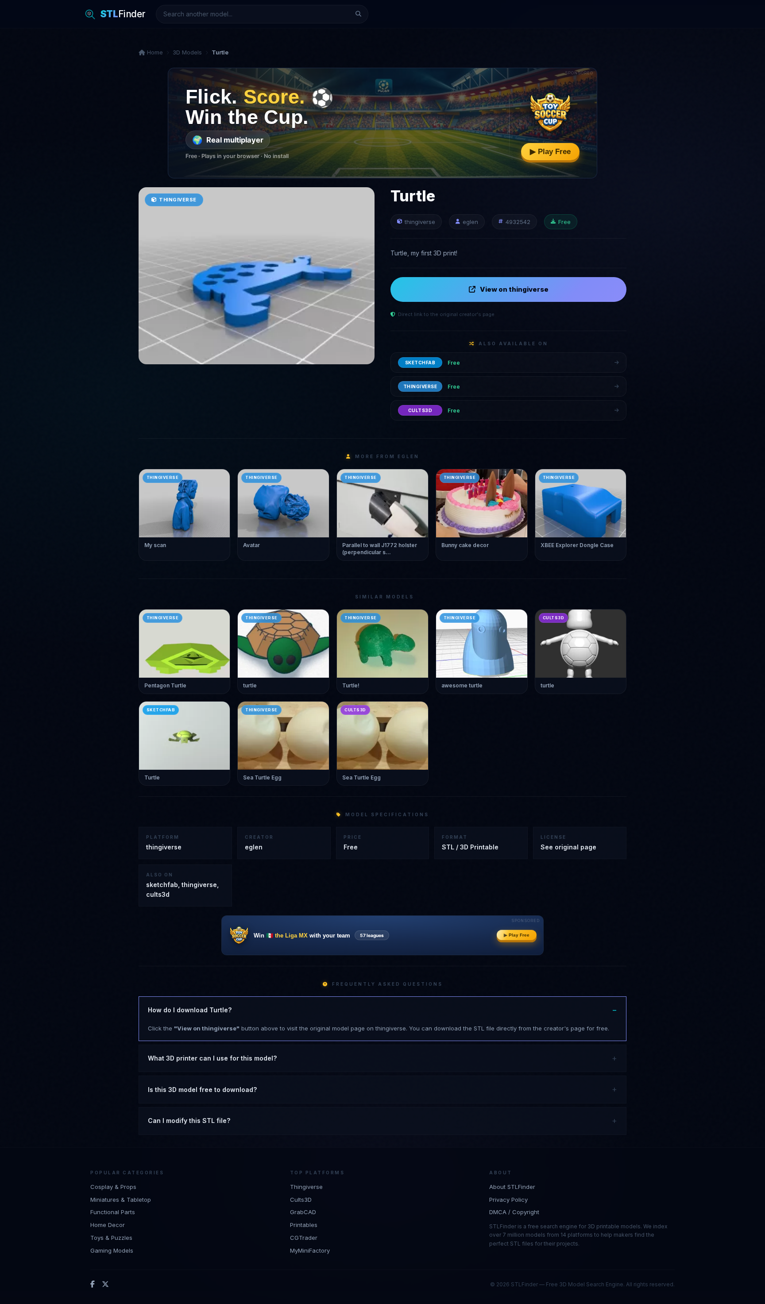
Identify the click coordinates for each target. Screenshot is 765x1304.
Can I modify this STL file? (189, 1120)
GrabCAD (303, 1211)
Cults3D (301, 1199)
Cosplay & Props (113, 1186)
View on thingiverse (514, 289)
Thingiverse (306, 1186)
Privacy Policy (508, 1199)
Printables (303, 1224)
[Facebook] (92, 1284)
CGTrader (303, 1237)
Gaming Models (111, 1250)
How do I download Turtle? (190, 1010)
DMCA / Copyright (514, 1211)
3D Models (187, 52)
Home (154, 52)
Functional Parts (112, 1211)
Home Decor (107, 1224)
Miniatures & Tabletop (120, 1199)
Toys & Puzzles (111, 1237)
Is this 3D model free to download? (202, 1089)
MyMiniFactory (310, 1250)
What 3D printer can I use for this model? (212, 1058)
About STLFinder (512, 1186)
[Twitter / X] (105, 1284)
